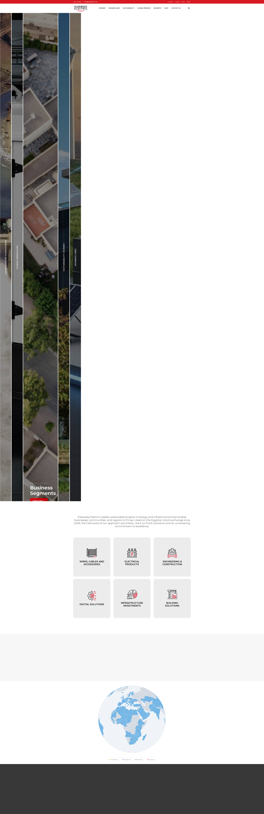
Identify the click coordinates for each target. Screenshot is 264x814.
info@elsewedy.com (90, 2)
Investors (170, 2)
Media (188, 2)
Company (102, 8)
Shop (166, 8)
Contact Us (176, 8)
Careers (177, 2)
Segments (157, 8)
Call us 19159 (77, 2)
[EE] (81, 8)
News (183, 2)
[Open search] (189, 8)
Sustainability (128, 8)
